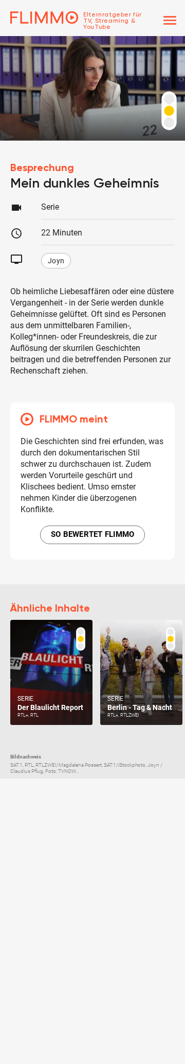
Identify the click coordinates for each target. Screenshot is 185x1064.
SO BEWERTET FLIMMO (93, 534)
